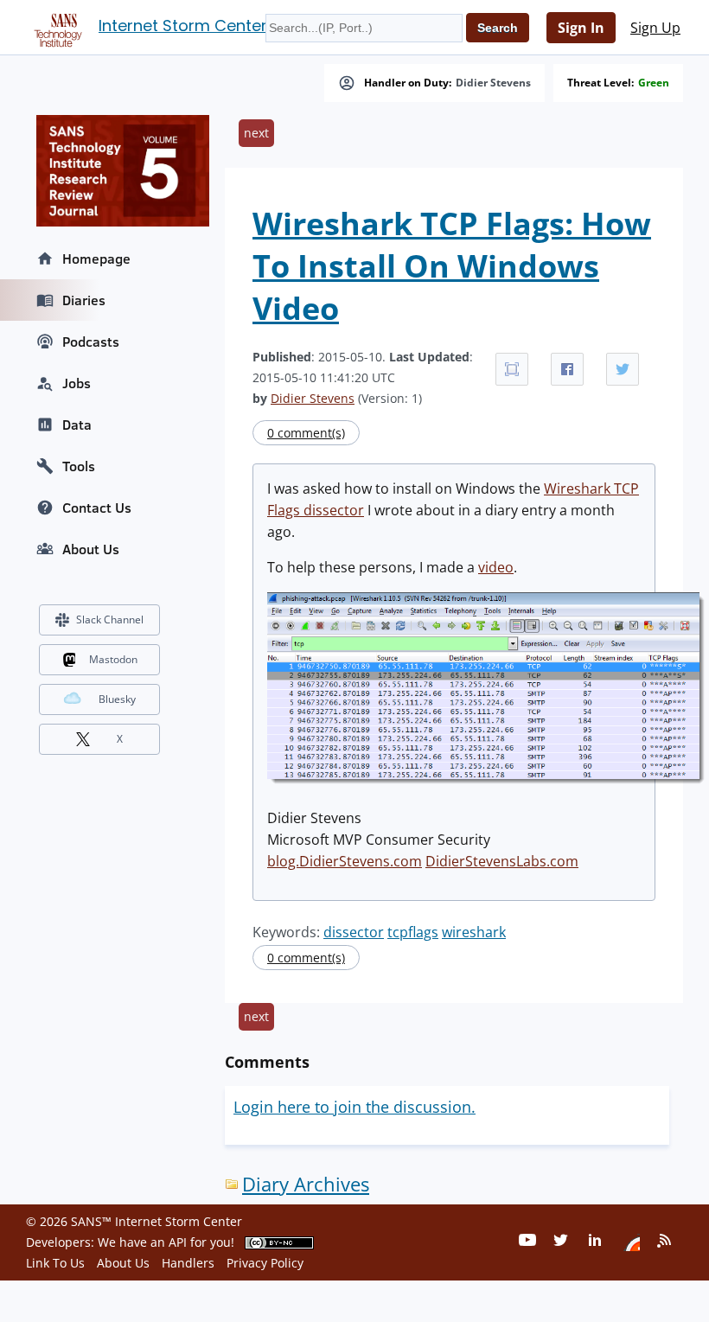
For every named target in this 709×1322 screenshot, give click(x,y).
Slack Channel (110, 619)
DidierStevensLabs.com (501, 861)
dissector (353, 932)
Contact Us (96, 507)
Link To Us (55, 1263)
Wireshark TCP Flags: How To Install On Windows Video (451, 265)
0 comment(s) (306, 433)
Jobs (76, 383)
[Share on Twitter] (622, 369)
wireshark (474, 932)
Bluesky (117, 699)
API (178, 1242)
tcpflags (412, 932)
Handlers (188, 1263)
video (496, 567)
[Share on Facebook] (567, 369)
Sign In (581, 27)
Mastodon (113, 659)
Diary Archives (305, 1184)
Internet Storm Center (183, 25)
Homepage (96, 258)
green (653, 83)
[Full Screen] (511, 369)
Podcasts (90, 341)
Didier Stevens (493, 83)
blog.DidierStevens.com (344, 861)
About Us (90, 549)
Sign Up (655, 27)
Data (77, 424)
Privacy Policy (265, 1263)
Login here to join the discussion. (354, 1106)
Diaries (83, 300)
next (256, 133)
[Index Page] (55, 27)
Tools (78, 466)
